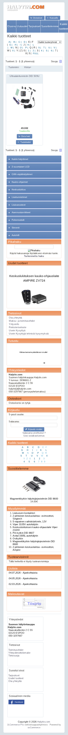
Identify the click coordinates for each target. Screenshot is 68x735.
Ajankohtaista (23, 572)
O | (21, 47)
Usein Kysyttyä (17, 330)
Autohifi (15, 235)
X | (13, 50)
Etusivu (11, 26)
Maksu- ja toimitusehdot (22, 321)
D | (25, 42)
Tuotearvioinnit (18, 557)
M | (12, 47)
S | (39, 47)
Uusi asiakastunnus (34, 435)
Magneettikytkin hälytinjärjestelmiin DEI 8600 (34, 498)
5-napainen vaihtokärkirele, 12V (29, 521)
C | (20, 42)
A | (10, 42)
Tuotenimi (13, 67)
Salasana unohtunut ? (34, 433)
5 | (47, 50)
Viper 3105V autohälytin (25, 524)
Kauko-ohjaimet (20, 182)
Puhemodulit (18, 220)
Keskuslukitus (19, 189)
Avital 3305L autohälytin (25, 535)
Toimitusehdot (15, 650)
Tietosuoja (13, 655)
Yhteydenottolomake (19, 653)
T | (44, 47)
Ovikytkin (18, 538)
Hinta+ (27, 67)
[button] (37, 18)
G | (10, 44)
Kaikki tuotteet (63, 26)
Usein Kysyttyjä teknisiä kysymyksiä (29, 333)
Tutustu (13, 340)
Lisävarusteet (18, 205)
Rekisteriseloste (17, 327)
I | (20, 44)
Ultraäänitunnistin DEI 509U (24, 76)
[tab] (34, 159)
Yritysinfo (14, 324)
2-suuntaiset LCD (20, 166)
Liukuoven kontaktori (24, 513)
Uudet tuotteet (18, 263)
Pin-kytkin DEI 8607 (23, 533)
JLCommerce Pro (15, 725)
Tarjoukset (34, 26)
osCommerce (34, 727)
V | (54, 47)
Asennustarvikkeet (21, 212)
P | (26, 47)
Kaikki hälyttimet (20, 159)
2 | (33, 50)
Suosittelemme (50, 26)
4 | (42, 50)
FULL (35, 53)
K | (28, 44)
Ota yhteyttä (15, 317)
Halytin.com (43, 722)
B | (14, 42)
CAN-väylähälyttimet (22, 174)
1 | (29, 50)
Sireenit (15, 227)
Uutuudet (22, 26)
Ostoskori (14, 398)
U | (49, 47)
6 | (52, 50)
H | (16, 44)
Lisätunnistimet (19, 197)
